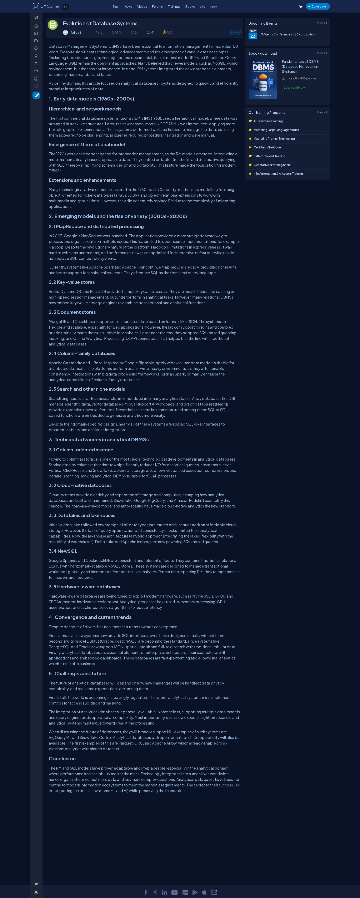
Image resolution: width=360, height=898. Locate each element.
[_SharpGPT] (36, 86)
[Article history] (97, 32)
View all (322, 23)
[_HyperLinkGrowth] (35, 95)
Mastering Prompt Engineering (274, 138)
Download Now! (295, 87)
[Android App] (195, 892)
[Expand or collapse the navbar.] (36, 17)
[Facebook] (145, 892)
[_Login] (36, 893)
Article (235, 32)
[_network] (36, 63)
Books (190, 6)
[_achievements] (36, 56)
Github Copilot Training (269, 156)
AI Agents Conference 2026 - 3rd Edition (288, 34)
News (128, 6)
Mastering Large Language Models (277, 130)
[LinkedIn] (164, 892)
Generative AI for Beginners (272, 165)
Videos (142, 6)
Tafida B (76, 32)
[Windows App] (185, 892)
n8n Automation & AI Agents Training (278, 173)
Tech (116, 6)
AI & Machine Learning (268, 121)
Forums (157, 6)
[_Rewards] (36, 78)
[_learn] (36, 48)
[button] (148, 32)
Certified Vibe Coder (268, 147)
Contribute (318, 6)
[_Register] (36, 884)
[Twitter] (155, 892)
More (214, 7)
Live (202, 6)
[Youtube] (174, 892)
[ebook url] (263, 97)
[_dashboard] (36, 33)
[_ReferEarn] (36, 70)
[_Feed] (36, 25)
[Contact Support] (214, 892)
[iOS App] (204, 892)
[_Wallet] (36, 40)
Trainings (174, 6)
